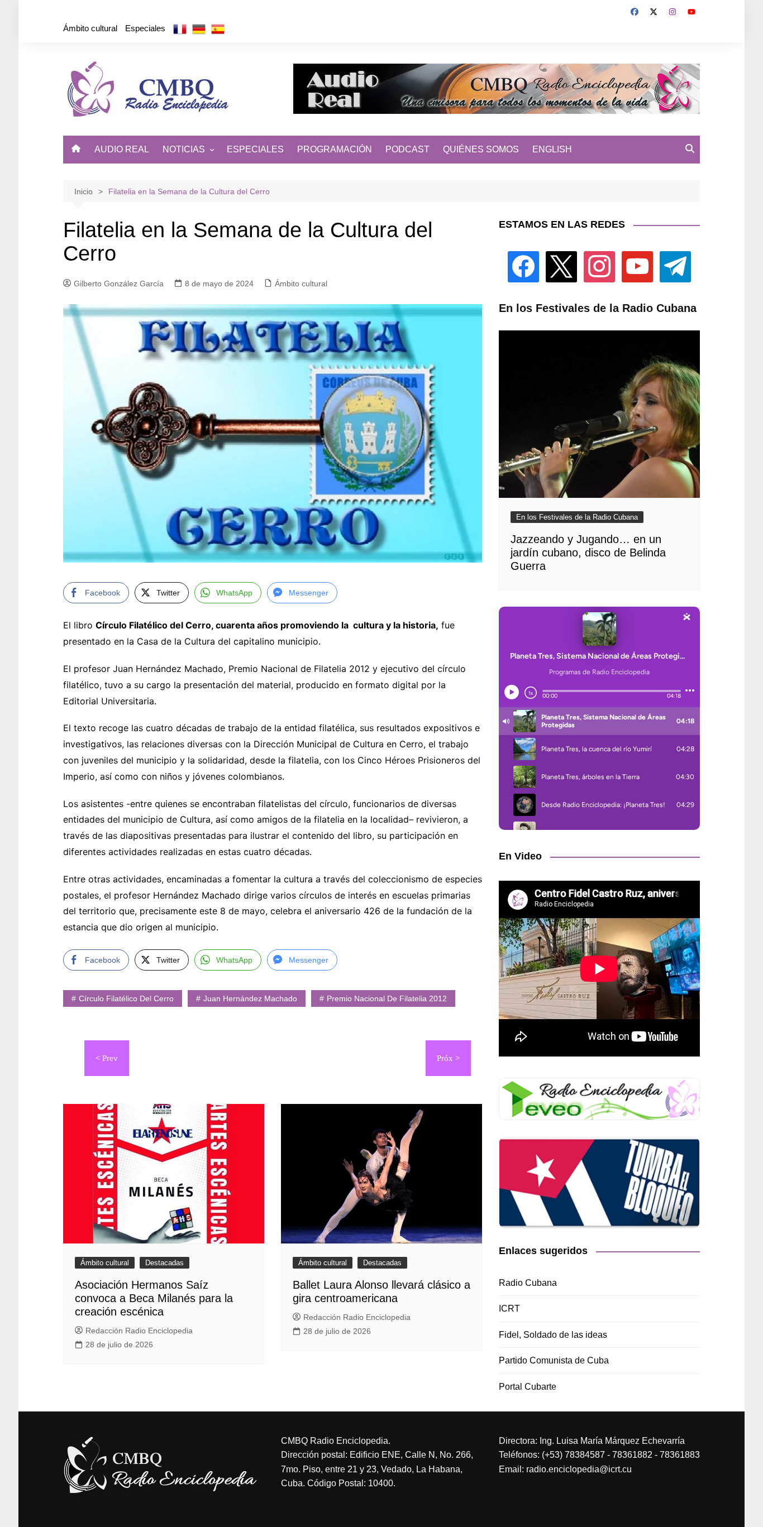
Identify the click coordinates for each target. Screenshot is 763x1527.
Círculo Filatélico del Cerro (126, 998)
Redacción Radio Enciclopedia (139, 1330)
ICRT (509, 1308)
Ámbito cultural (90, 28)
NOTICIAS (184, 149)
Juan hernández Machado (250, 998)
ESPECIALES (255, 149)
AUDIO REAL (121, 149)
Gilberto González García (119, 283)
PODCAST (407, 149)
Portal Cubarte (527, 1386)
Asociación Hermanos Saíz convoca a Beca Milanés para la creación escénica (154, 1298)
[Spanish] (218, 28)
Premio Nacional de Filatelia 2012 (387, 998)
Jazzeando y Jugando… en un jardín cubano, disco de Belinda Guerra (588, 552)
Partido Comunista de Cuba (554, 1360)
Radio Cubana (528, 1283)
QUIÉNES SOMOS (481, 149)
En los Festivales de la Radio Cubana (577, 517)
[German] (199, 28)
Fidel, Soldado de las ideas (553, 1334)
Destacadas (164, 1263)
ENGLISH (552, 149)
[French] (180, 28)
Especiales (145, 28)
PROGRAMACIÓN (334, 149)
